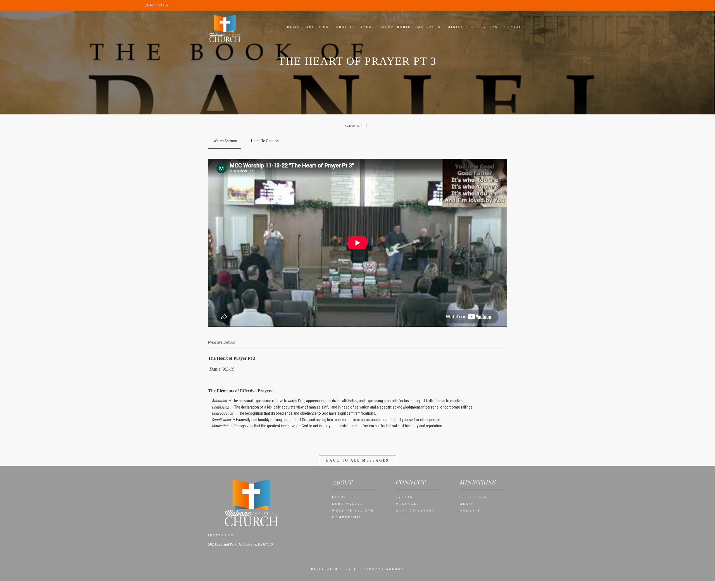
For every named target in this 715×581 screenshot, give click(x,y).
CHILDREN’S (473, 496)
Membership (347, 517)
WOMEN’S (469, 510)
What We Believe (353, 510)
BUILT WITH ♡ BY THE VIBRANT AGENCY (357, 568)
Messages (408, 503)
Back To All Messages (357, 460)
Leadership (346, 496)
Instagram (221, 535)
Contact (514, 26)
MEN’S (466, 503)
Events (404, 496)
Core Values (347, 503)
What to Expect (415, 510)
